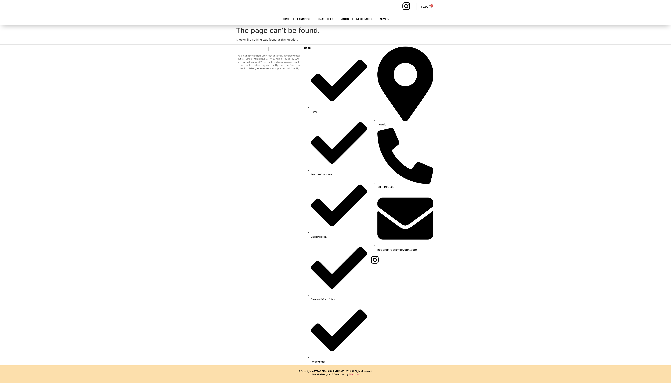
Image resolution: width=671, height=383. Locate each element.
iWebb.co (354, 374)
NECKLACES (364, 19)
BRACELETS (325, 19)
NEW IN (384, 19)
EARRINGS (304, 19)
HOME (286, 19)
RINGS (345, 19)
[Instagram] (406, 6)
